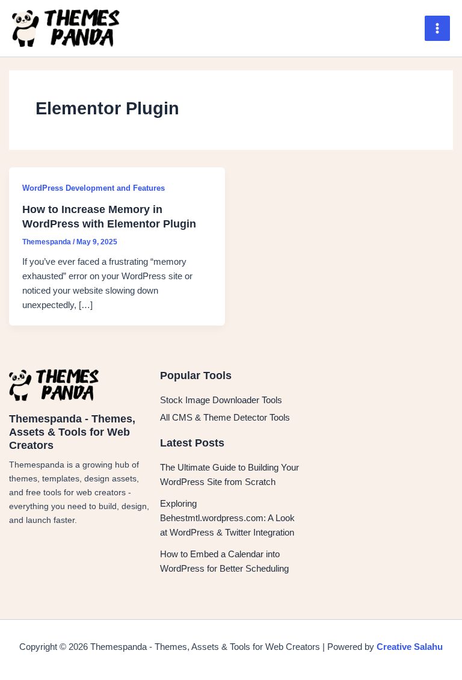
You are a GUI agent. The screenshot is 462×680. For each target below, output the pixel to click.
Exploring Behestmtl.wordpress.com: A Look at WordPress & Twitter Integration (227, 518)
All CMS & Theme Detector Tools (225, 417)
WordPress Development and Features (93, 188)
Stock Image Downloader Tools (221, 400)
